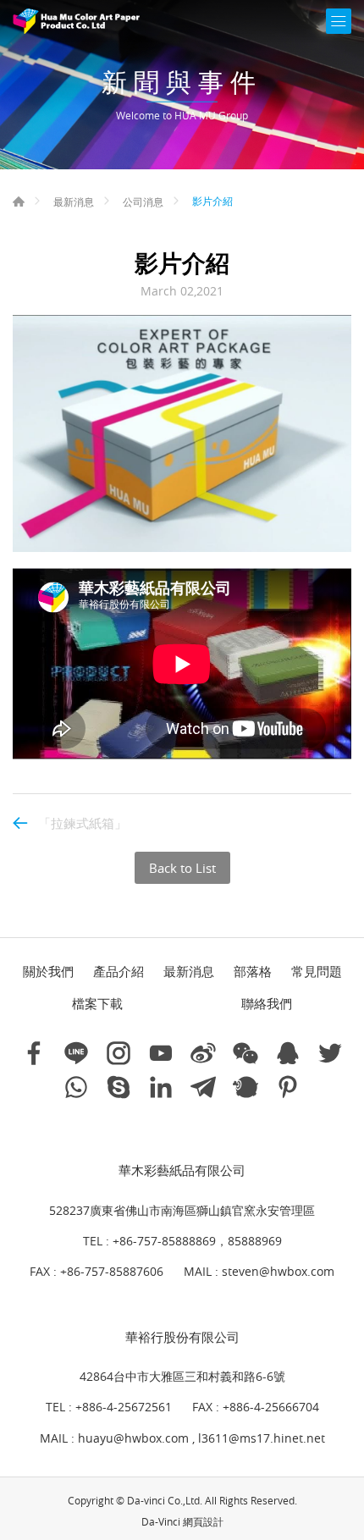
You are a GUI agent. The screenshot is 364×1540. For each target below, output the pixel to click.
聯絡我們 (266, 1003)
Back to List (182, 867)
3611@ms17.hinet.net (263, 1438)
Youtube (161, 1053)
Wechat (245, 1053)
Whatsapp (76, 1087)
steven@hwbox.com (278, 1271)
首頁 (19, 201)
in (161, 1087)
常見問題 (316, 971)
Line (76, 1053)
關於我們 (48, 971)
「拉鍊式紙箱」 (82, 822)
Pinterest (288, 1087)
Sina (203, 1053)
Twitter (330, 1053)
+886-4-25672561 (123, 1407)
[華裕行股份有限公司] (76, 21)
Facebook (34, 1053)
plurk (245, 1087)
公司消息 (143, 201)
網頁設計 (203, 1521)
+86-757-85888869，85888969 (197, 1241)
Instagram (118, 1053)
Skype (118, 1087)
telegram (203, 1087)
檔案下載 (97, 1003)
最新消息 (73, 201)
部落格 (253, 971)
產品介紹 (118, 971)
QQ (288, 1053)
